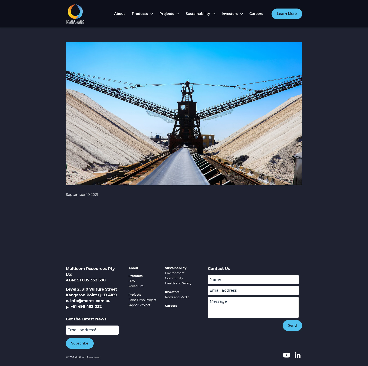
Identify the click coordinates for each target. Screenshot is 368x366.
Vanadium (136, 286)
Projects (167, 14)
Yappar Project (139, 305)
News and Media (177, 297)
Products (140, 14)
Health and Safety (178, 283)
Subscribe (79, 343)
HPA (131, 281)
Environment (175, 273)
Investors (230, 14)
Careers (256, 14)
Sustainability (198, 14)
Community (174, 278)
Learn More (287, 14)
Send (292, 325)
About (119, 14)
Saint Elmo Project (142, 300)
